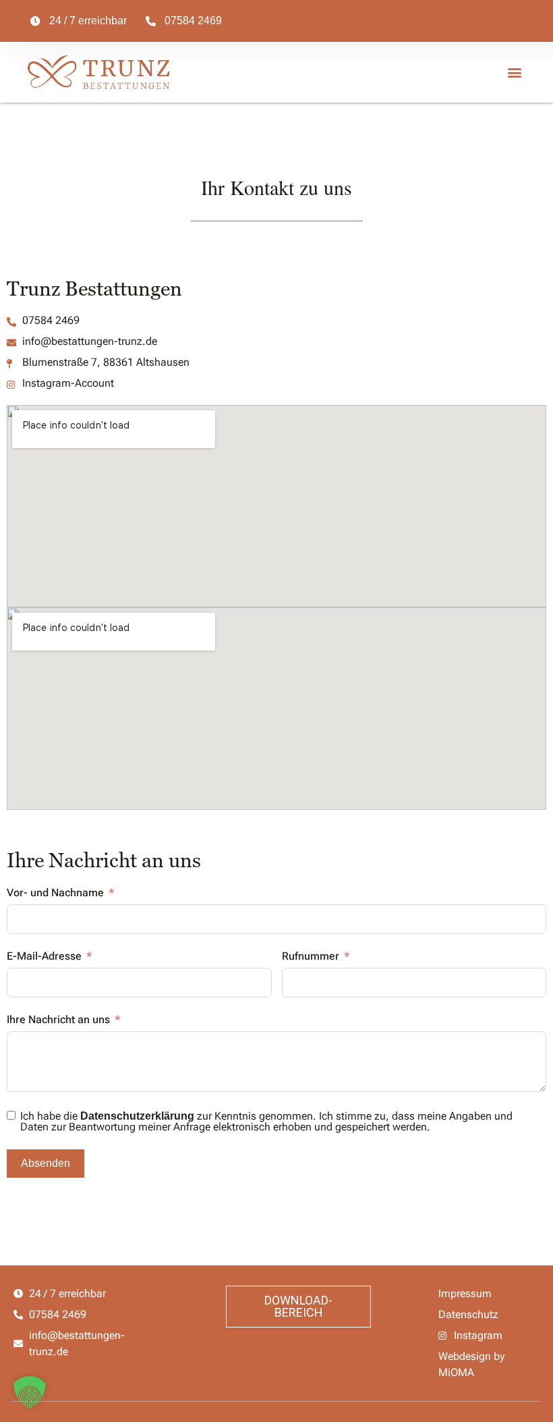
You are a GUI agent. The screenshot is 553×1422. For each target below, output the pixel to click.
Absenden (45, 1163)
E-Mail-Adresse (44, 956)
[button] (514, 72)
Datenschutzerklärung (137, 1116)
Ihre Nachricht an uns (58, 1019)
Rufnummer (310, 956)
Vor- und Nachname (55, 892)
